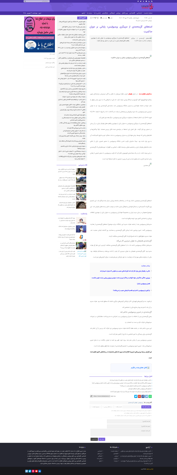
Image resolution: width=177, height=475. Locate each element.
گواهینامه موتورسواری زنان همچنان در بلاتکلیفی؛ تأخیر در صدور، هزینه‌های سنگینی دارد (66, 188)
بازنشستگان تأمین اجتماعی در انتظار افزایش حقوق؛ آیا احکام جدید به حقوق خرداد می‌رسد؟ (67, 245)
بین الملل (125, 13)
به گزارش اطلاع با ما (145, 94)
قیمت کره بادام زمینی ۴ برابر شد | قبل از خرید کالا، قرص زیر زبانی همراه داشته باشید (67, 253)
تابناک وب (143, 469)
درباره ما (89, 13)
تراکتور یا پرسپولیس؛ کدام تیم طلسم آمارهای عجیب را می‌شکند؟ (131, 290)
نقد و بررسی (144, 21)
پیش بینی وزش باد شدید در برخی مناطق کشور (73, 27)
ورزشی (118, 13)
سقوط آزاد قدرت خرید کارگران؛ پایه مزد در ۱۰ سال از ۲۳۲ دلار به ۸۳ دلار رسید (66, 171)
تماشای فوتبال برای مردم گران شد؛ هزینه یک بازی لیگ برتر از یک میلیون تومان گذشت (130, 392)
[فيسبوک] (143, 396)
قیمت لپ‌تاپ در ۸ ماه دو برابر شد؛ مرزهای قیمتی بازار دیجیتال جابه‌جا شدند (66, 196)
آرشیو (83, 13)
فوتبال (130, 94)
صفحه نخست (148, 13)
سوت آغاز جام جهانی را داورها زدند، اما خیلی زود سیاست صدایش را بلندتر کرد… (66, 220)
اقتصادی (132, 13)
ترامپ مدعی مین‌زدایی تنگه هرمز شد (76, 128)
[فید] (152, 1)
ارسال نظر (101, 439)
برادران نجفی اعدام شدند (78, 40)
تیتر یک (138, 21)
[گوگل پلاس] (139, 396)
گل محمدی (130, 403)
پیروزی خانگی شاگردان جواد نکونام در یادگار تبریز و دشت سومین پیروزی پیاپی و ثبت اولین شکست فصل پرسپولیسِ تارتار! (121, 383)
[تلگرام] (138, 1)
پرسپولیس (140, 403)
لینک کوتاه (113, 396)
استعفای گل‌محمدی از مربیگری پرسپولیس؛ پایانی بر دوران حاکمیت (121, 29)
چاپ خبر (105, 18)
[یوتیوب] (146, 1)
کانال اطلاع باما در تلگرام (139, 367)
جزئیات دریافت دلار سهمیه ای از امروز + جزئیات (73, 97)
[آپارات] (143, 1)
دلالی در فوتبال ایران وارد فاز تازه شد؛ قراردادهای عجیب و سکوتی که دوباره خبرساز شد (125, 271)
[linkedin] (149, 1)
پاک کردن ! (94, 439)
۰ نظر (112, 18)
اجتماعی (139, 13)
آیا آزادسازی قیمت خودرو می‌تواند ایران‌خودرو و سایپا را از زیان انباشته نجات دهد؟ (66, 237)
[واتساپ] (150, 396)
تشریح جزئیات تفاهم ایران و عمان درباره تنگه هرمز (72, 89)
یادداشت (84, 214)
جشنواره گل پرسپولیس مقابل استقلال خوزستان (139, 389)
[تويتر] (141, 1)
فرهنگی (112, 13)
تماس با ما (97, 13)
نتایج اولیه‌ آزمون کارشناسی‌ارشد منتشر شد (74, 115)
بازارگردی (105, 13)
